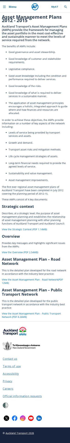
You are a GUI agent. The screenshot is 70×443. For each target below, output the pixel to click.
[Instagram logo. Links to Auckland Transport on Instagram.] (23, 418)
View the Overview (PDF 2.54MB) (20, 252)
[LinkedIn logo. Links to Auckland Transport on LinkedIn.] (39, 418)
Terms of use (12, 366)
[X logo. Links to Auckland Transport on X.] (6, 418)
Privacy (7, 381)
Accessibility (11, 374)
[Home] (35, 7)
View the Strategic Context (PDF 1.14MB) (24, 229)
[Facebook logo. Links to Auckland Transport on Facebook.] (14, 418)
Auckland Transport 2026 (20, 433)
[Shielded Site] (5, 405)
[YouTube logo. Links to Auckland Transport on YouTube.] (31, 418)
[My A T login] (55, 6)
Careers (8, 389)
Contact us (10, 359)
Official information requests (22, 396)
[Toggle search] (65, 6)
